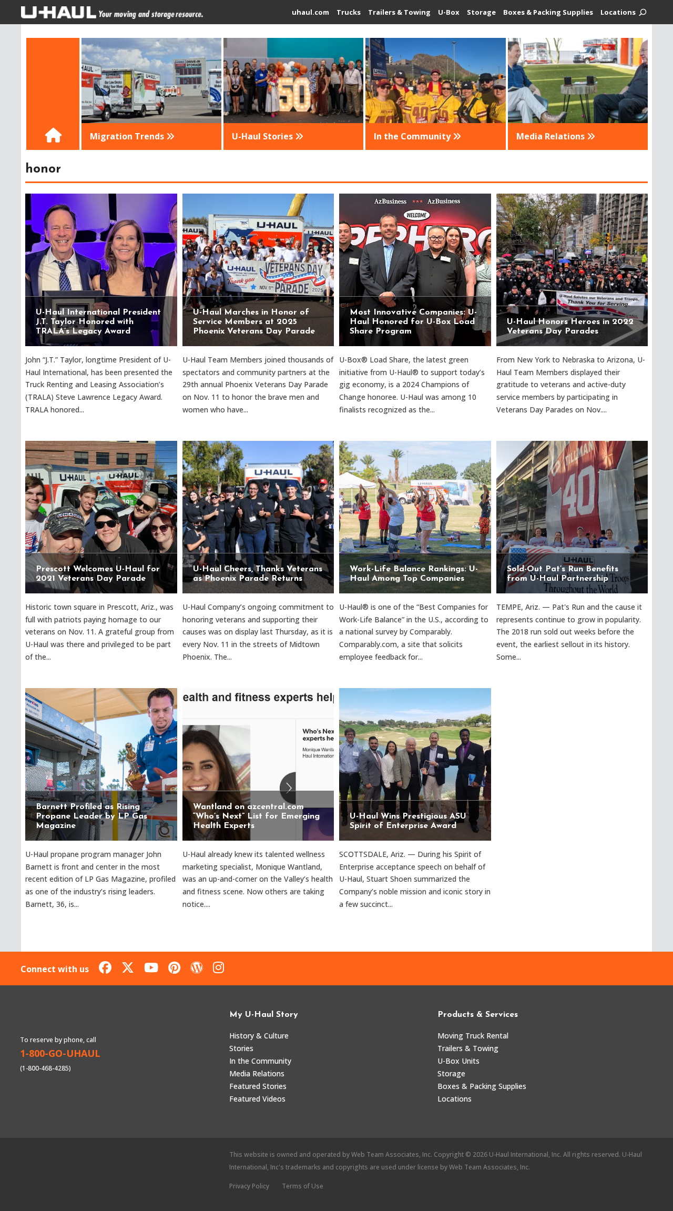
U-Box (449, 12)
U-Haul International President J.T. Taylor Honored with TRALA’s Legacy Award (98, 322)
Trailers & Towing (399, 12)
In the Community (260, 1061)
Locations (618, 12)
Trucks (348, 12)
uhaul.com (310, 12)
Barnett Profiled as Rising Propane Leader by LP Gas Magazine (91, 816)
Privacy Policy (249, 1186)
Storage (481, 12)
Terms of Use (302, 1186)
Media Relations (256, 1073)
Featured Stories (258, 1086)
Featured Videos (257, 1099)
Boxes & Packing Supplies (548, 12)
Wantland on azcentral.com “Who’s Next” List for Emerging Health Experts (256, 816)
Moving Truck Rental (472, 1036)
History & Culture (259, 1036)
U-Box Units (458, 1061)
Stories (241, 1048)
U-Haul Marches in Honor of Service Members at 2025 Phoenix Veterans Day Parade (254, 322)
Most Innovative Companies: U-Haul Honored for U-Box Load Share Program (413, 322)
